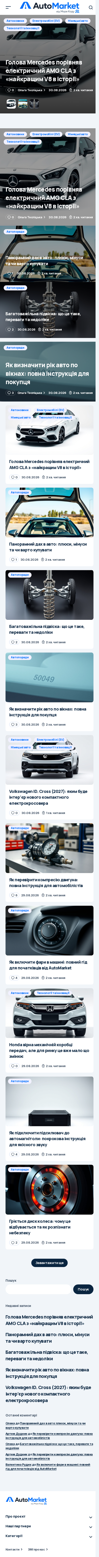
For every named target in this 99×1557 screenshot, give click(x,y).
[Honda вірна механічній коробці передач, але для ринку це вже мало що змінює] (49, 1013)
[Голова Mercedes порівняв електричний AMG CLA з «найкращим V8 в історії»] (49, 177)
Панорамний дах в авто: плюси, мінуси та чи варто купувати (47, 1337)
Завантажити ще (49, 1262)
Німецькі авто (78, 134)
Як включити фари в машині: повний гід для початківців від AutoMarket (48, 1466)
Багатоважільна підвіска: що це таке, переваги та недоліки (47, 1355)
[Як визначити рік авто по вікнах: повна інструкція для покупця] (49, 372)
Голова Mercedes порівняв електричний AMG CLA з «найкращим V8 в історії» (49, 1320)
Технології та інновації (22, 142)
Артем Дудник (16, 1433)
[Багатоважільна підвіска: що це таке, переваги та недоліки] (49, 310)
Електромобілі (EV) (46, 134)
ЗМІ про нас (36, 1549)
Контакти (13, 1549)
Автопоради (15, 21)
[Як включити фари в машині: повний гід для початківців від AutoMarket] (49, 930)
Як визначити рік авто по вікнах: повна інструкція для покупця (47, 1373)
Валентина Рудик (18, 1464)
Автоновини (15, 134)
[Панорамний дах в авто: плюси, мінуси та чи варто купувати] (49, 64)
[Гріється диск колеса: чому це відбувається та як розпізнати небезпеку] (49, 1190)
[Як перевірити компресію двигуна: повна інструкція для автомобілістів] (49, 848)
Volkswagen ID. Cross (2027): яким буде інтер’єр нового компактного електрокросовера (48, 1393)
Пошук (11, 1280)
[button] (8, 7)
